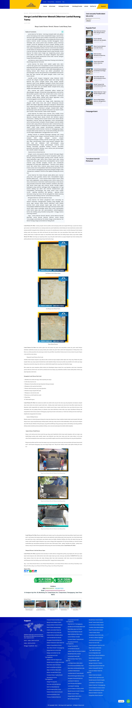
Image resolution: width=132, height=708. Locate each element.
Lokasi (86, 6)
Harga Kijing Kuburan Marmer (96, 665)
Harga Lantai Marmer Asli (53, 653)
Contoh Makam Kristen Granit (76, 688)
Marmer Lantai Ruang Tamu (70, 563)
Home (44, 2)
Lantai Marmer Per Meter (30, 225)
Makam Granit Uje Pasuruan (96, 677)
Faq (63, 2)
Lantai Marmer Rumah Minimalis (47, 563)
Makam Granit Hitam (73, 693)
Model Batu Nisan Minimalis (96, 635)
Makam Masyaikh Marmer (96, 668)
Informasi (52, 6)
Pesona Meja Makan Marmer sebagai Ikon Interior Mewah (99, 100)
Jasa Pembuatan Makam (75, 683)
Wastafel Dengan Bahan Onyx (76, 676)
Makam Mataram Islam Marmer (55, 642)
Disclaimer (58, 2)
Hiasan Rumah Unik (94, 642)
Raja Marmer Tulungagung (75, 624)
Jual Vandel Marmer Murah (54, 637)
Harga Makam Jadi (94, 660)
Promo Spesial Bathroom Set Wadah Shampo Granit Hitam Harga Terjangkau (100, 39)
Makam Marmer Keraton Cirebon (76, 651)
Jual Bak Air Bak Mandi (73, 671)
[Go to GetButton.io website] (128, 705)
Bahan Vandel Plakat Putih (54, 672)
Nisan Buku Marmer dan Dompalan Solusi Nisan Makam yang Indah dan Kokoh (99, 77)
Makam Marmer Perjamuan (54, 659)
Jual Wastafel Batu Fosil (53, 694)
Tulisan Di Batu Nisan (94, 632)
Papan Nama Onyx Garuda (54, 632)
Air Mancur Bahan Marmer (96, 637)
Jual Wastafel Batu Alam (95, 640)
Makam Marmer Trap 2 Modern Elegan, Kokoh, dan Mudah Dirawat (100, 92)
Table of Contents (30, 32)
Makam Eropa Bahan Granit (54, 645)
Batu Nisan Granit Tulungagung (55, 648)
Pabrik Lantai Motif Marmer (54, 630)
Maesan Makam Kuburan (95, 693)
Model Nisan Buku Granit (74, 654)
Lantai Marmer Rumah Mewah (33, 563)
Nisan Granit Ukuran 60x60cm (97, 655)
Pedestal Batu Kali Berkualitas (55, 635)
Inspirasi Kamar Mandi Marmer (36, 152)
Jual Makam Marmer (73, 681)
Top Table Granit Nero (95, 650)
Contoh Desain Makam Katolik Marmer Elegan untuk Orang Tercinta (100, 70)
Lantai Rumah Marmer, (59, 563)
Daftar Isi (93, 6)
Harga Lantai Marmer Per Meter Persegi (40, 565)
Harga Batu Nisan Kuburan (96, 695)
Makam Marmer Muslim (95, 675)
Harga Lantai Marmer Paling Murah (55, 565)
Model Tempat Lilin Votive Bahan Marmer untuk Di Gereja (100, 85)
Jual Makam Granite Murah (96, 682)
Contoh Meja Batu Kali (95, 653)
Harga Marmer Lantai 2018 (54, 650)
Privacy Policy (51, 2)
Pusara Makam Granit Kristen (54, 625)
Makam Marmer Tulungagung (97, 685)
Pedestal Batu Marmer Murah (55, 692)
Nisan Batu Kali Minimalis (95, 658)
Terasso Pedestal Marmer (54, 697)
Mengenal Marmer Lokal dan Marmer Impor (40, 198)
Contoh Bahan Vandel (74, 637)
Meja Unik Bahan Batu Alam (54, 670)
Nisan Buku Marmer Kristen (54, 665)
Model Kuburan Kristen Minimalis (55, 662)
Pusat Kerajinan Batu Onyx (54, 689)
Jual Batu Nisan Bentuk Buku (96, 627)
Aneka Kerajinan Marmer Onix (97, 645)
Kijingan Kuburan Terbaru (95, 663)
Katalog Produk (77, 6)
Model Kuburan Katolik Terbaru (76, 691)
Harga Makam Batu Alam (74, 696)
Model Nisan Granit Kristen (96, 620)
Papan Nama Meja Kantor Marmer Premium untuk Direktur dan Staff (100, 62)
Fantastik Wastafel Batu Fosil (75, 665)
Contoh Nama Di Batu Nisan (96, 625)
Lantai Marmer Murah (73, 648)
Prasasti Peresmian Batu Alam (55, 620)
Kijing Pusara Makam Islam (54, 622)
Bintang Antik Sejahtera (65, 705)
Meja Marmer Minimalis (95, 648)
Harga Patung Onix (52, 682)
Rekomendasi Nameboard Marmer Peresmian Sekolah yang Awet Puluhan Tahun (99, 54)
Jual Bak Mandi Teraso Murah (75, 673)
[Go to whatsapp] (128, 701)
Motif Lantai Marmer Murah (54, 667)
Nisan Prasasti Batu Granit (96, 630)
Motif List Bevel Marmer (53, 687)
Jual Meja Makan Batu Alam (75, 663)
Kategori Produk (64, 6)
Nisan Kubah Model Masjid (54, 627)
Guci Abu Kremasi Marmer (54, 684)
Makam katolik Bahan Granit (96, 690)
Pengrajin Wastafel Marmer (54, 640)
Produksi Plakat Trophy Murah (55, 675)
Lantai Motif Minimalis (73, 656)
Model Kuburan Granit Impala (97, 680)
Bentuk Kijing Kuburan (73, 699)
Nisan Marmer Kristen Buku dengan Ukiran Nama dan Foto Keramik (99, 31)
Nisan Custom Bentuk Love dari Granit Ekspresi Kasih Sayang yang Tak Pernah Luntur (100, 47)
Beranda (26, 13)
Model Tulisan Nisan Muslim (96, 622)
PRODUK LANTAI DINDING (34, 13)
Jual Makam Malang (73, 686)
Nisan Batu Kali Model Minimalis (76, 668)
